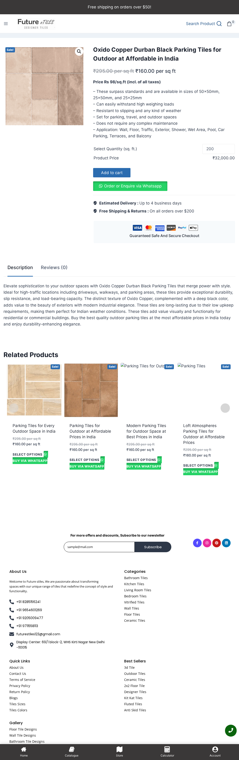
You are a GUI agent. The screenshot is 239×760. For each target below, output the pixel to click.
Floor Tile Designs (23, 729)
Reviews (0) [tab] (54, 267)
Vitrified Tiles (134, 602)
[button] (79, 51)
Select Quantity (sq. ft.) (115, 148)
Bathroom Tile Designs (27, 741)
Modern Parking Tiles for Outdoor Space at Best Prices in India (146, 431)
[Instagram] (207, 543)
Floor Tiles (132, 614)
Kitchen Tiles (134, 584)
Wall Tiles (131, 608)
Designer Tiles (135, 692)
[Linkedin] (226, 543)
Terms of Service (22, 679)
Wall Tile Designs (22, 735)
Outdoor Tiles (134, 673)
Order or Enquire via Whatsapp (133, 186)
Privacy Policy (19, 685)
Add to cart (112, 172)
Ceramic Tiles (134, 620)
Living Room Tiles (137, 590)
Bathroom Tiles (136, 578)
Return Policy (19, 692)
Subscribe (153, 546)
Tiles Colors (18, 710)
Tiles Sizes (17, 704)
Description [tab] (20, 267)
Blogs (13, 698)
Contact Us (17, 673)
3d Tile (129, 667)
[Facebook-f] (197, 543)
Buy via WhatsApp (30, 461)
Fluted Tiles (133, 704)
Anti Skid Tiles (135, 710)
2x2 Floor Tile (134, 685)
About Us (16, 667)
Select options (27, 454)
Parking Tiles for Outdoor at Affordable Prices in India (90, 431)
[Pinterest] (216, 543)
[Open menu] (6, 23)
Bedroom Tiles (135, 596)
